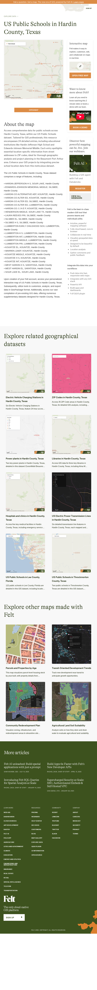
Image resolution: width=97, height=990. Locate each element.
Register (80, 188)
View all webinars (76, 197)
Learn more (78, 2)
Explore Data (10, 16)
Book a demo (80, 127)
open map (33, 110)
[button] (22, 8)
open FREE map (80, 75)
